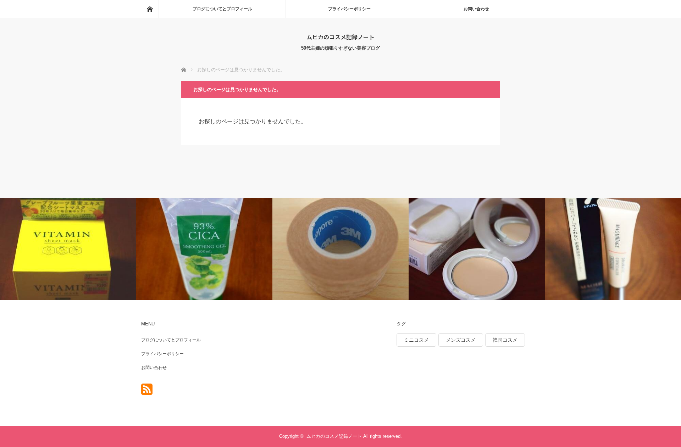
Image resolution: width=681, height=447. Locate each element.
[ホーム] (150, 9)
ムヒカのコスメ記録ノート (340, 37)
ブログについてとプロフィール (222, 8)
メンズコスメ (461, 340)
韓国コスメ (505, 340)
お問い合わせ (476, 8)
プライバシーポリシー (349, 8)
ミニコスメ (416, 340)
